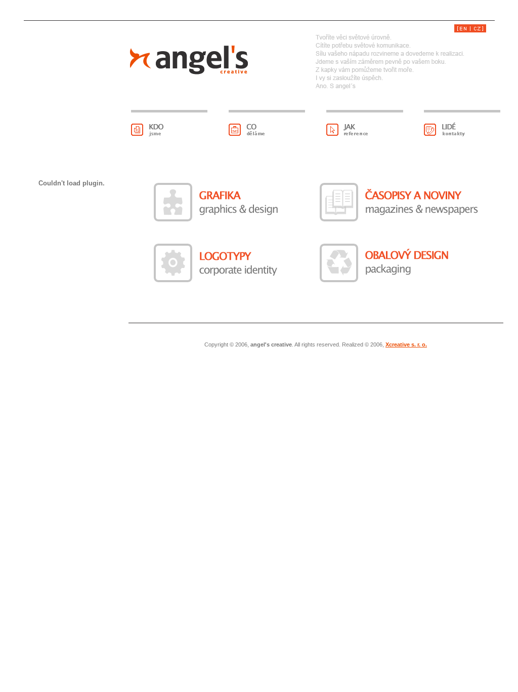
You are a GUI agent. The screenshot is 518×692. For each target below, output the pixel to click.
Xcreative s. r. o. (406, 344)
